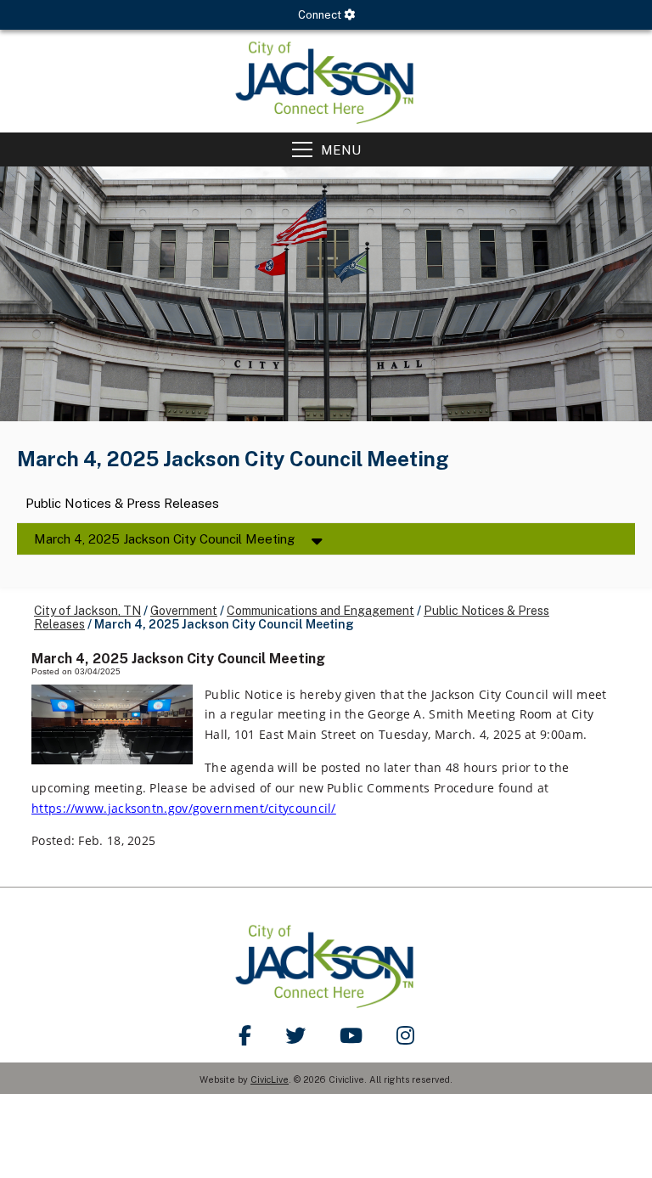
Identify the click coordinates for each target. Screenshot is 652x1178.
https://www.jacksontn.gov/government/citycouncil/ (183, 808)
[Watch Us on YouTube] (351, 1035)
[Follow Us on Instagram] (405, 1035)
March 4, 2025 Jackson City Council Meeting (164, 539)
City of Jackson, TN (87, 610)
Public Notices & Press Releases (122, 504)
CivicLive (269, 1079)
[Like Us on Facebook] (245, 1035)
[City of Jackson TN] (326, 81)
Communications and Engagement (320, 610)
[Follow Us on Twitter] (295, 1035)
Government (183, 610)
